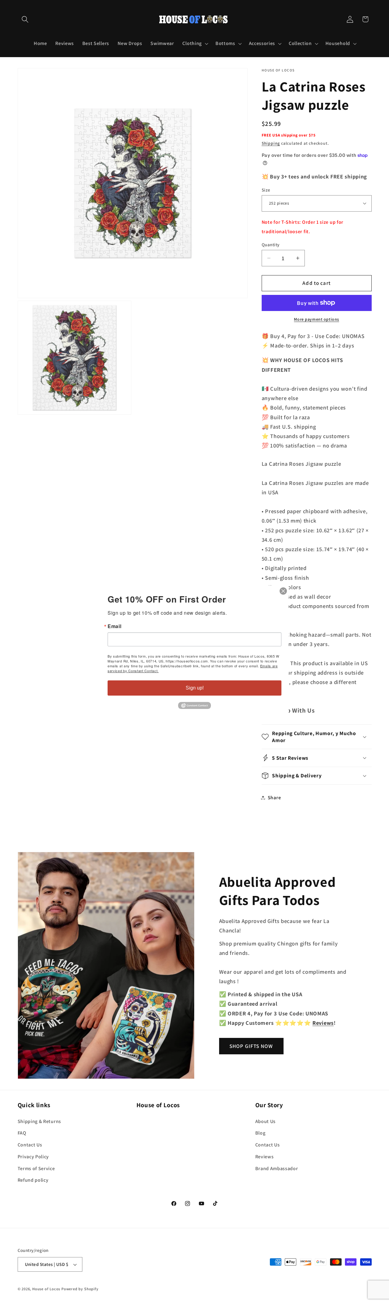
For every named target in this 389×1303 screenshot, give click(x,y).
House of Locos (46, 1288)
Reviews (264, 1156)
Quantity (271, 244)
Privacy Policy (33, 1156)
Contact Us (30, 1145)
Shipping (271, 143)
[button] (25, 19)
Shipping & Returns (39, 1121)
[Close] (283, 591)
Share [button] (274, 797)
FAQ (22, 1133)
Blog (260, 1133)
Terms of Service (36, 1168)
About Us (265, 1121)
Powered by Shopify (79, 1288)
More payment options (316, 319)
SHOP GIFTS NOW (251, 1045)
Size (266, 190)
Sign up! (195, 687)
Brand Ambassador (276, 1168)
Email (114, 626)
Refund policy (33, 1180)
